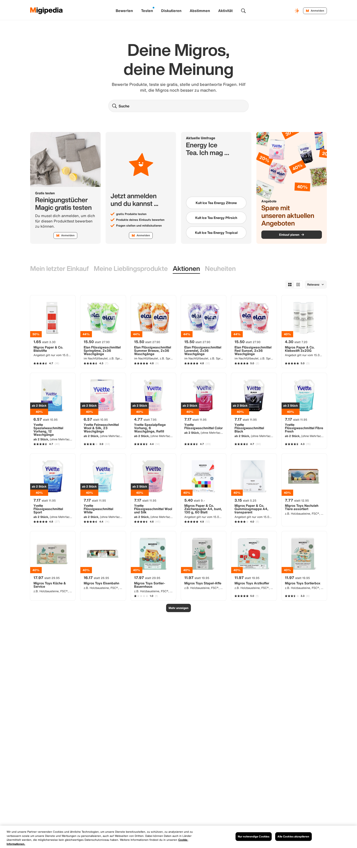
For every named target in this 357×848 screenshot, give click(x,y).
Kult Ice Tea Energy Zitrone (216, 202)
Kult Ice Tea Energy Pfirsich (216, 217)
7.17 (195, 419)
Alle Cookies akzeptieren (293, 836)
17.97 (46, 577)
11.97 (196, 577)
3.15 (245, 500)
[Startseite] (46, 10)
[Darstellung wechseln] (297, 11)
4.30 (296, 342)
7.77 (297, 500)
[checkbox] (216, 203)
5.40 (194, 500)
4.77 (145, 419)
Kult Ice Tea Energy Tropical (216, 232)
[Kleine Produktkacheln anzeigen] (290, 284)
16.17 (96, 577)
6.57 (45, 419)
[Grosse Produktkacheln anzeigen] (298, 284)
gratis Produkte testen (131, 214)
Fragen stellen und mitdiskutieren (139, 225)
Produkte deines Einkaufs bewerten (140, 219)
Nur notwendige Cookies (254, 836)
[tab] (59, 269)
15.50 (97, 342)
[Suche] (243, 11)
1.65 (44, 342)
